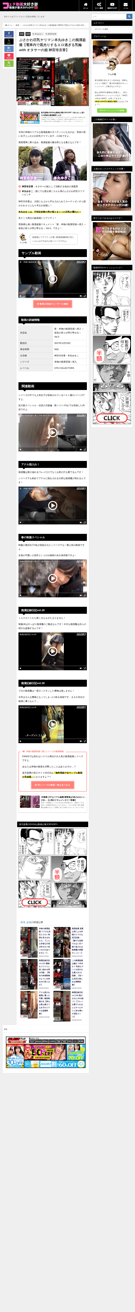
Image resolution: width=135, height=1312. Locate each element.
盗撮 (28, 34)
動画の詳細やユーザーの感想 (53, 304)
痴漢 (21, 34)
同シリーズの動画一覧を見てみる (53, 785)
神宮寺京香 (52, 34)
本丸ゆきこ (39, 34)
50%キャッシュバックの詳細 (112, 110)
